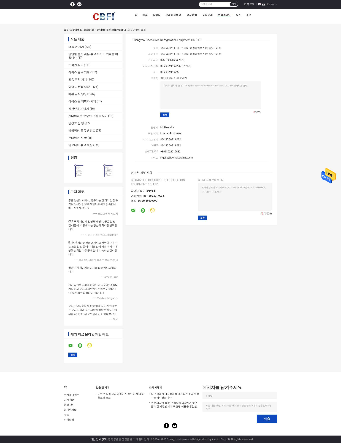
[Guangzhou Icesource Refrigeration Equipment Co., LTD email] (72, 345)
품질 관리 (207, 15)
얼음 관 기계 (76, 47)
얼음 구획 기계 (77, 79)
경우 (248, 15)
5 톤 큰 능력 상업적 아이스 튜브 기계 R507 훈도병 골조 (121, 396)
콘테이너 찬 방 (77, 137)
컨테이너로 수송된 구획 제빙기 (87, 116)
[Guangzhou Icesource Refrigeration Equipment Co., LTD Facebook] (72, 4)
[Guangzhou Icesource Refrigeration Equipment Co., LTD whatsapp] (82, 345)
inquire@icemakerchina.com (176, 157)
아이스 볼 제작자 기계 (82, 101)
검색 (234, 4)
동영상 (156, 15)
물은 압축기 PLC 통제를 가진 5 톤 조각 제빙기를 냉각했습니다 (175, 396)
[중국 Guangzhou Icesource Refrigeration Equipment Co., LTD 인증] (78, 170)
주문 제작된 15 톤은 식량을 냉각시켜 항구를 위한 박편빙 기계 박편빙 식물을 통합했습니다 (174, 405)
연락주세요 (224, 15)
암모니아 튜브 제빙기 (81, 145)
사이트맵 (69, 419)
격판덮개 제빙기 (78, 108)
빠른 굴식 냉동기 (79, 94)
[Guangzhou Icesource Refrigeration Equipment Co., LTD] (104, 15)
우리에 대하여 (173, 15)
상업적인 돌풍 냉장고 (81, 130)
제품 (145, 15)
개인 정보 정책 (98, 439)
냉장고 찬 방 (76, 123)
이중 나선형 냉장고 (80, 86)
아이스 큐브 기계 (79, 72)
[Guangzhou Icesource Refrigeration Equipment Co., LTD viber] (91, 345)
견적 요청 (249, 4)
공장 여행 (191, 15)
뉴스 (238, 15)
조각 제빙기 (75, 65)
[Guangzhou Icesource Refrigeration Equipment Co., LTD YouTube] (79, 4)
